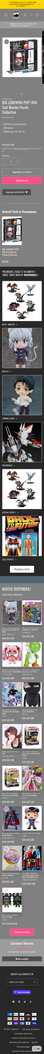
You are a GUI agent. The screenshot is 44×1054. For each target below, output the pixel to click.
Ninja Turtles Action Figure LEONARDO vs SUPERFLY (31, 629)
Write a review (22, 958)
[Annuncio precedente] (5, 4)
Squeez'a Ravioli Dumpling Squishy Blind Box (11, 874)
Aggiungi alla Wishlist (15, 192)
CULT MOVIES (8, 559)
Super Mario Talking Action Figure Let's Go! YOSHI (31, 671)
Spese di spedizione (21, 148)
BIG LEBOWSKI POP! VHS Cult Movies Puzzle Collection (10, 252)
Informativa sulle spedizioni (19, 1042)
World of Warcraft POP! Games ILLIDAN (9, 916)
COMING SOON (8, 418)
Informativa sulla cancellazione (23, 1051)
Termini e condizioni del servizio (23, 1038)
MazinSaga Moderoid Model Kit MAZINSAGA (11, 834)
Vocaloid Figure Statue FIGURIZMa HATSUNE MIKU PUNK (10, 712)
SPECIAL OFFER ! (9, 512)
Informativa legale (23, 1046)
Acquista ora (22, 180)
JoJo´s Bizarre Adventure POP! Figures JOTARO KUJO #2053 (31, 753)
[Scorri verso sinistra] (16, 94)
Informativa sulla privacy (23, 1033)
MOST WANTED (8, 324)
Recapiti (35, 1042)
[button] (6, 15)
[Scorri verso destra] (28, 94)
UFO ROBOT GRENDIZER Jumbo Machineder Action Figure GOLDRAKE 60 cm (30, 875)
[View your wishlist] (31, 15)
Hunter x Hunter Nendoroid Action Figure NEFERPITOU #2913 (11, 630)
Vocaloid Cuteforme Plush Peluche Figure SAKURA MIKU (12, 671)
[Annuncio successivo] (39, 4)
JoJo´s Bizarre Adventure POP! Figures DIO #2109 (10, 794)
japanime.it (15, 1029)
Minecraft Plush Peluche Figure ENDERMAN (30, 711)
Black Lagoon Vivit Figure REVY (10, 752)
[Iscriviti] (34, 982)
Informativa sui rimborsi (31, 1029)
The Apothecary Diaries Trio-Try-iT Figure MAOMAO (31, 794)
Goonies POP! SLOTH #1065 (31, 833)
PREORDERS (7, 465)
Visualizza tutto (22, 569)
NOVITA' (5, 371)
